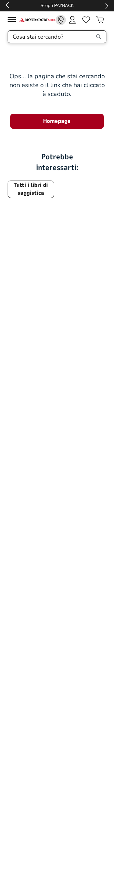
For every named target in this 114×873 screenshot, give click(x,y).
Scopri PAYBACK (57, 6)
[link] (61, 20)
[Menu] (13, 20)
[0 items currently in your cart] (100, 20)
